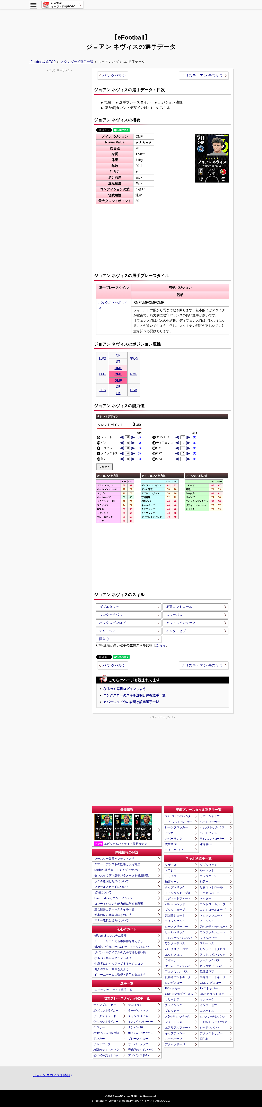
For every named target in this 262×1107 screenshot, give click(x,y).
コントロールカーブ (213, 904)
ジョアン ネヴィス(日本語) (52, 1075)
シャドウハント (210, 1027)
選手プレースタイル (134, 102)
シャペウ (170, 876)
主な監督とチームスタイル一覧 (114, 909)
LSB (102, 390)
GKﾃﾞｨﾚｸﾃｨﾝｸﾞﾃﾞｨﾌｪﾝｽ (179, 994)
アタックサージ (175, 1044)
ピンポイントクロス (213, 949)
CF (118, 355)
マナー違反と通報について (111, 920)
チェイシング (173, 1005)
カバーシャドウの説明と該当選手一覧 (131, 702)
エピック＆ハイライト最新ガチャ (121, 843)
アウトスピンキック (180, 622)
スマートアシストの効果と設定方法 (117, 864)
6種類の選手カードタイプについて (116, 870)
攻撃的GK (171, 844)
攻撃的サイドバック (106, 1049)
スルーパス (174, 615)
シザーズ (170, 864)
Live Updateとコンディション (113, 898)
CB (118, 386)
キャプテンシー (175, 1033)
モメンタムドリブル (178, 893)
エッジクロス (173, 954)
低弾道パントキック (178, 977)
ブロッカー (172, 1010)
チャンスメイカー (139, 1016)
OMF (118, 368)
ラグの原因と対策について (111, 881)
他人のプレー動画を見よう (111, 969)
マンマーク (207, 999)
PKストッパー (209, 988)
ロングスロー (173, 982)
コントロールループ (213, 909)
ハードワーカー (210, 821)
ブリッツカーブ (175, 909)
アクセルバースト (211, 893)
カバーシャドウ (210, 816)
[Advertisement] (131, 19)
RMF (133, 374)
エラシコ (170, 870)
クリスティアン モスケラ (202, 76)
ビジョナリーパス (211, 965)
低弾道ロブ (207, 971)
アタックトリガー (211, 1033)
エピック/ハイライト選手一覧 (113, 989)
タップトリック (175, 887)
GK (118, 393)
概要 (107, 102)
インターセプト (177, 631)
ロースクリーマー (176, 926)
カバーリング (173, 838)
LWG (102, 358)
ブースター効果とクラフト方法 (114, 858)
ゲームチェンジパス (178, 965)
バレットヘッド (175, 904)
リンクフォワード (104, 1016)
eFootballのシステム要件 (110, 935)
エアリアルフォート (178, 1027)
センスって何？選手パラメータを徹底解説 (121, 875)
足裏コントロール (179, 607)
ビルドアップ (102, 1044)
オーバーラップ (138, 1044)
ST (118, 361)
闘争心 (104, 639)
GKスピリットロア (212, 994)
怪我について (103, 892)
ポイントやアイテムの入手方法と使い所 (120, 952)
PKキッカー (172, 988)
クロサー (99, 1027)
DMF (118, 380)
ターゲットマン (138, 1010)
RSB (133, 390)
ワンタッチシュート (213, 932)
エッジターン (208, 876)
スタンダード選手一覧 (77, 62)
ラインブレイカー (104, 1004)
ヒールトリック (175, 932)
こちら (161, 645)
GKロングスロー (210, 982)
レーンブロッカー (176, 827)
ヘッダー (205, 898)
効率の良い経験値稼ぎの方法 (113, 914)
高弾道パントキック (213, 977)
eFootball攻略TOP (42, 62)
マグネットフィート (178, 898)
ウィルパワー (208, 937)
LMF (102, 374)
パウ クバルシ (114, 76)
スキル (165, 108)
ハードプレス (208, 833)
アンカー (99, 1038)
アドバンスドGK (138, 1055)
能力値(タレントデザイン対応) (128, 108)
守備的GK (206, 844)
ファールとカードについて (111, 886)
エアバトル (207, 1010)
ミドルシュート (210, 921)
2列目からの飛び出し (107, 1032)
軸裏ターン (172, 881)
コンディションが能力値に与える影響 (118, 903)
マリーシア (107, 631)
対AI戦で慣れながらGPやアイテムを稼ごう (122, 946)
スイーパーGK (174, 850)
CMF (118, 374)
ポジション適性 (170, 102)
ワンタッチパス (110, 615)
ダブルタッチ (109, 607)
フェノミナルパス (176, 971)
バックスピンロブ (112, 622)
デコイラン (135, 1004)
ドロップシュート (211, 915)
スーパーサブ (173, 1038)
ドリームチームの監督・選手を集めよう (120, 974)
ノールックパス (210, 960)
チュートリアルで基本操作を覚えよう (118, 941)
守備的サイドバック (141, 1049)
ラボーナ (170, 960)
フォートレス (173, 1022)
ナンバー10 (135, 1027)
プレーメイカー (138, 1038)
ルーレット (207, 870)
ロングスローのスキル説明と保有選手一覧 (134, 695)
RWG (134, 358)
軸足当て (205, 881)
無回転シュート (175, 915)
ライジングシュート (178, 921)
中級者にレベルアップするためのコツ (118, 963)
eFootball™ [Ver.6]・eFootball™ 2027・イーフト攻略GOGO (131, 1100)
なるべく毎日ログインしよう (124, 688)
